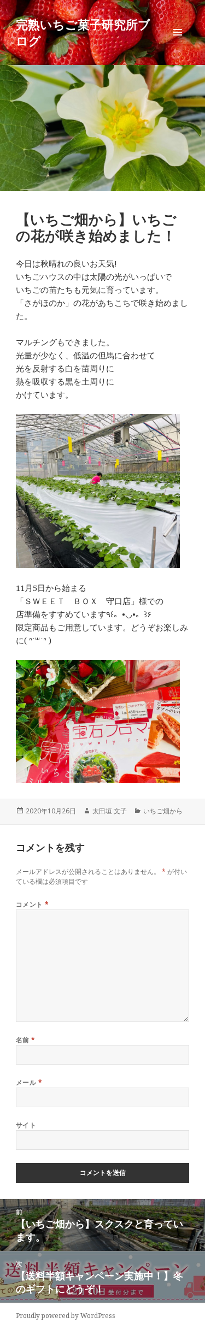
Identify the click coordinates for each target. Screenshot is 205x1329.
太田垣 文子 (109, 811)
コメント (32, 904)
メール (29, 1082)
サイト (26, 1125)
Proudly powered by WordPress (65, 1315)
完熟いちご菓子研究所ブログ (83, 32)
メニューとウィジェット (178, 43)
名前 (26, 1039)
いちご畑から (163, 811)
